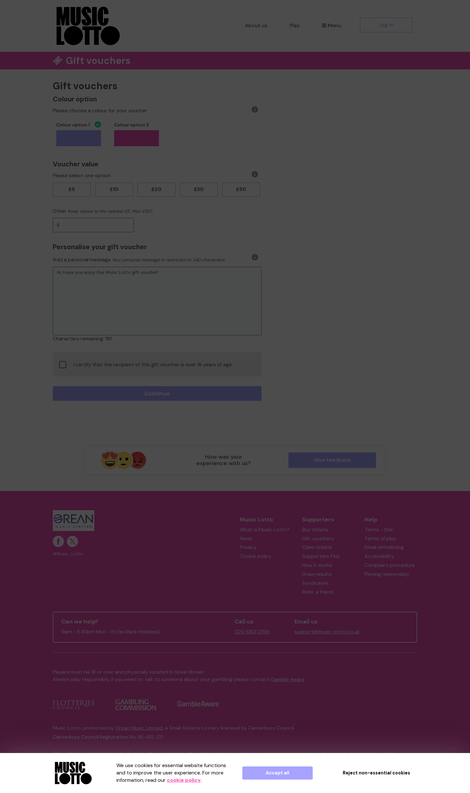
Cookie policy (255, 556)
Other (60, 211)
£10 (114, 189)
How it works (317, 565)
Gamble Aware (288, 679)
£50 (241, 189)
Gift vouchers (318, 538)
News (246, 538)
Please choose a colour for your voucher (100, 110)
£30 (199, 189)
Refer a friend (317, 592)
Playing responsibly (386, 574)
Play (295, 25)
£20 (156, 189)
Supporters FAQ (321, 556)
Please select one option (82, 175)
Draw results (317, 574)
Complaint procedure (389, 565)
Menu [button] (334, 25)
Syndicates (315, 583)
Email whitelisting (384, 547)
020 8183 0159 (252, 631)
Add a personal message (82, 259)
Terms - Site (378, 529)
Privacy (248, 547)
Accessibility (379, 556)
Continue (157, 393)
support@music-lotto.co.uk (327, 631)
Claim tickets (317, 547)
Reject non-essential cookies (376, 773)
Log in (386, 24)
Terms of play (380, 538)
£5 (71, 189)
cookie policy (184, 780)
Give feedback (332, 459)
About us (256, 25)
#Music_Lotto (68, 554)
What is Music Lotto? (265, 529)
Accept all (277, 773)
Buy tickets (315, 529)
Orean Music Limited (139, 728)
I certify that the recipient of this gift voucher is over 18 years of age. (153, 364)
